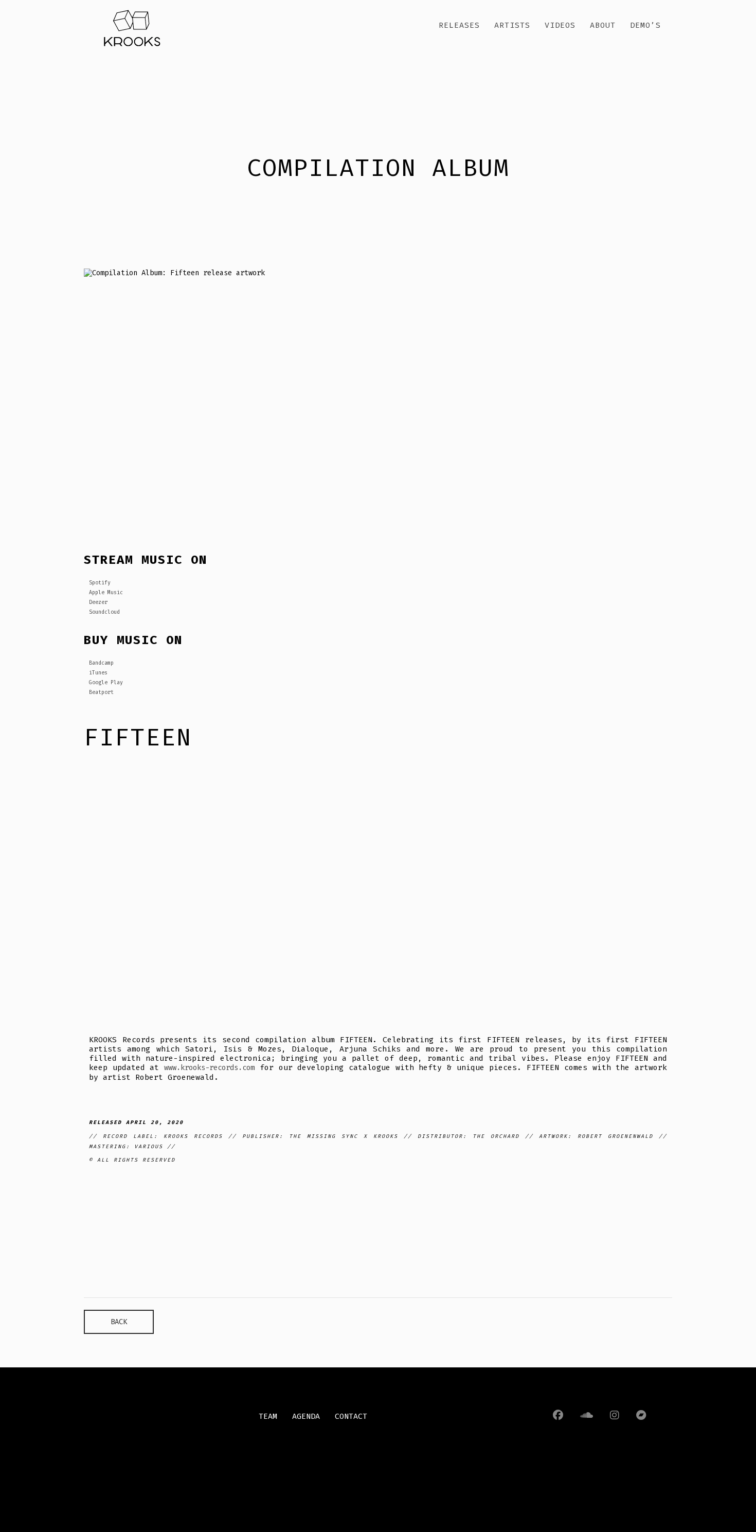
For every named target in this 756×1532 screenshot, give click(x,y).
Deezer (98, 602)
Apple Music (106, 593)
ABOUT (603, 25)
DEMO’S (645, 25)
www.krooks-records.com (209, 1067)
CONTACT (351, 1416)
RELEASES (459, 25)
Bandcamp (101, 663)
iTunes (98, 673)
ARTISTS (512, 25)
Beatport (101, 692)
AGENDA (306, 1416)
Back (119, 1321)
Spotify (100, 583)
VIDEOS (560, 25)
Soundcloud (104, 612)
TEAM (268, 1416)
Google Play (106, 683)
